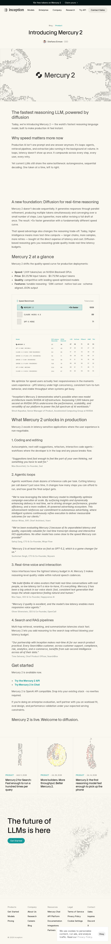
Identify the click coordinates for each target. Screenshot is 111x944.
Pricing (11, 921)
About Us (32, 911)
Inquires (91, 916)
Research (32, 916)
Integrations (53, 925)
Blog (51, 25)
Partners (52, 930)
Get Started (13, 911)
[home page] (14, 10)
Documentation (55, 921)
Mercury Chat (54, 911)
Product (58, 25)
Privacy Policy (74, 916)
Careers (31, 921)
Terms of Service (76, 911)
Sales (90, 911)
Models (11, 916)
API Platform (54, 916)
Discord (91, 921)
